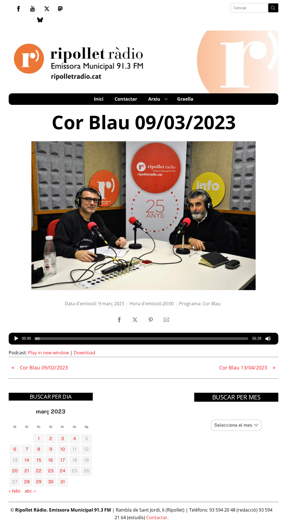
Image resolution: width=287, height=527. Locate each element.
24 (62, 470)
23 (51, 470)
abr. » (30, 491)
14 (26, 460)
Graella (185, 99)
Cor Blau (212, 304)
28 (27, 481)
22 (38, 470)
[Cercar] (273, 7)
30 (51, 481)
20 (15, 470)
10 (62, 449)
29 (38, 481)
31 (62, 481)
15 (38, 460)
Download (84, 353)
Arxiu (154, 99)
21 (26, 470)
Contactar (126, 99)
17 (62, 460)
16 (50, 460)
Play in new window (48, 353)
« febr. (15, 491)
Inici (98, 99)
